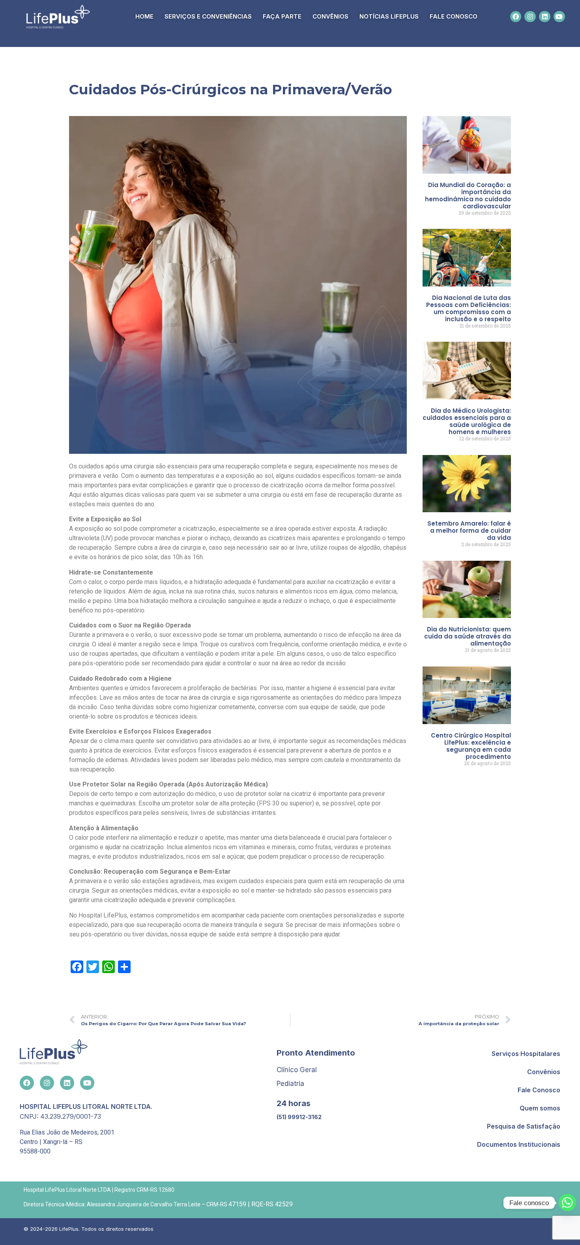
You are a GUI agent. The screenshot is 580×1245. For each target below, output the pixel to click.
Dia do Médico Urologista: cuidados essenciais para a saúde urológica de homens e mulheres (467, 421)
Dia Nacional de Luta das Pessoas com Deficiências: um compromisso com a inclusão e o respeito (468, 308)
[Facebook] (516, 16)
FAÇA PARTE (282, 16)
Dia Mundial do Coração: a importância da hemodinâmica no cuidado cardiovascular (468, 195)
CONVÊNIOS (330, 16)
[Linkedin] (544, 16)
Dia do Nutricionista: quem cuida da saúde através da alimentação (467, 636)
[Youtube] (559, 16)
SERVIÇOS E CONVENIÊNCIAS (208, 16)
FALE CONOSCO (453, 16)
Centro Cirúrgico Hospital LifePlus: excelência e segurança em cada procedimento (471, 746)
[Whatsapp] (567, 1202)
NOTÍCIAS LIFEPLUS (389, 16)
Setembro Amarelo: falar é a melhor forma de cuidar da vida (469, 530)
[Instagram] (530, 16)
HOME (144, 16)
